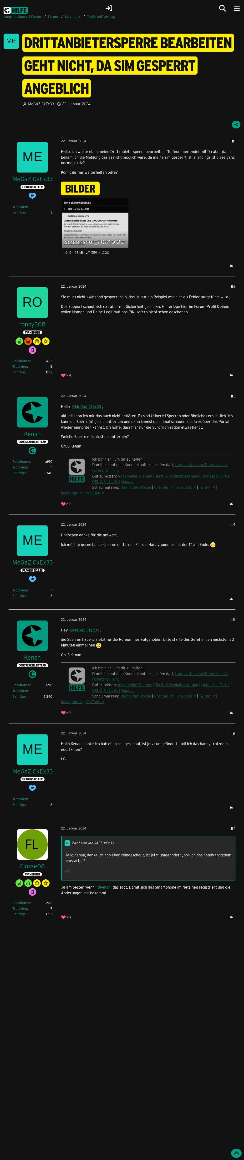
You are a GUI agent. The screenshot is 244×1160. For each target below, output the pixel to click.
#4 (232, 524)
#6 (232, 733)
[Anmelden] (108, 8)
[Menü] (237, 8)
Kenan (105, 887)
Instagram (69, 492)
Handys (127, 481)
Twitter (205, 487)
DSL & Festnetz (105, 481)
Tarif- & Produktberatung (176, 475)
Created (161, 487)
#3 (233, 395)
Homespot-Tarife (215, 475)
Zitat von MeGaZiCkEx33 (92, 842)
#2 (233, 286)
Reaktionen (21, 361)
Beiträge (19, 212)
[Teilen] (236, 124)
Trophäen (19, 206)
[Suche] (222, 8)
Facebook (183, 487)
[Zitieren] (231, 265)
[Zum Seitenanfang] (236, 1153)
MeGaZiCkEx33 (41, 103)
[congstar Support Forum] (16, 9)
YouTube (93, 492)
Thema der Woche (135, 487)
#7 (233, 828)
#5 (232, 619)
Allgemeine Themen (135, 475)
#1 (233, 140)
